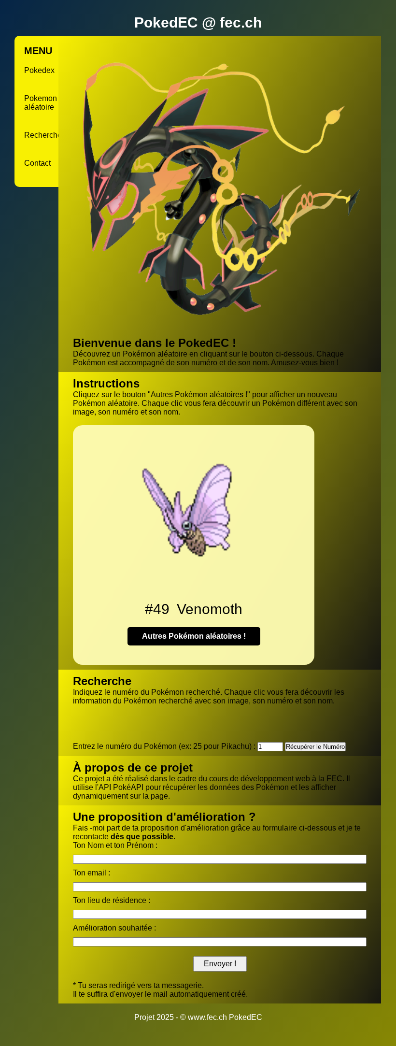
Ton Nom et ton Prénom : (115, 845)
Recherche (43, 135)
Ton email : (91, 873)
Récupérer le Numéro (315, 746)
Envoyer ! (220, 964)
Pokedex (39, 70)
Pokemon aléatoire (40, 102)
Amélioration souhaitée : (114, 928)
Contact (37, 163)
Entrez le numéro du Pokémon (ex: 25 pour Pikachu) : (164, 746)
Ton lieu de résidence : (111, 900)
